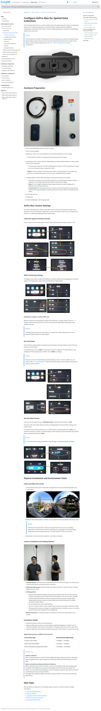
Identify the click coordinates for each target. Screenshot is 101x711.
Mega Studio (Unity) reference (9, 93)
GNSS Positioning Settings (90, 23)
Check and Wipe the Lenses (91, 32)
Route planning (8, 39)
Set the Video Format (89, 27)
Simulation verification (7, 66)
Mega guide (34, 2)
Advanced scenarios (7, 61)
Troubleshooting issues (7, 87)
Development (25, 2)
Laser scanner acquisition (9, 54)
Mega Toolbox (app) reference (9, 95)
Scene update (5, 75)
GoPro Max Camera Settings (90, 17)
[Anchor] (46, 88)
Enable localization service (8, 58)
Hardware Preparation (88, 15)
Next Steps (85, 40)
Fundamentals (5, 21)
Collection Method (31, 693)
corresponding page (38, 361)
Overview (4, 19)
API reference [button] (42, 2)
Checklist (6, 45)
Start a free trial (6, 26)
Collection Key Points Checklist (34, 698)
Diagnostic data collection (8, 70)
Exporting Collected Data (33, 700)
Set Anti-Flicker (88, 25)
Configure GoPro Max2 (9, 37)
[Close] (98, 7)
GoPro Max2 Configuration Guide (59, 43)
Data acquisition (6, 28)
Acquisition (6, 41)
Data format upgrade (7, 82)
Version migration (6, 80)
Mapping (4, 56)
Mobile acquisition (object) (9, 52)
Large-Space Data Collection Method (36, 695)
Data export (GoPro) (9, 48)
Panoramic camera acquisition (10, 32)
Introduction (6, 30)
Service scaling (5, 78)
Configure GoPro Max (9, 35)
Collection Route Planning (33, 691)
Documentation (16, 2)
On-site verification (6, 68)
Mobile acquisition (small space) (11, 50)
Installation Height (89, 38)
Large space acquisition (10, 43)
